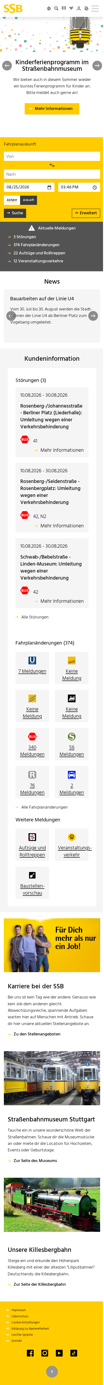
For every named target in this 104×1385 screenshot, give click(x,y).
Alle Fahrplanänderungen (44, 814)
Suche (17, 213)
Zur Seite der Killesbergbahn (40, 1319)
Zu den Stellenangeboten (37, 1053)
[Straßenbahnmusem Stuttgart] (50, 1095)
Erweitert (84, 213)
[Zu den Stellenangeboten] (50, 958)
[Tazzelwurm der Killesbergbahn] (50, 1233)
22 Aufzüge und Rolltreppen (39, 253)
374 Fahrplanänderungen (36, 245)
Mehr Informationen (54, 108)
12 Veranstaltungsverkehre (38, 261)
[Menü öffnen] (91, 8)
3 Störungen (25, 237)
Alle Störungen (35, 624)
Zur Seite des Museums (35, 1190)
